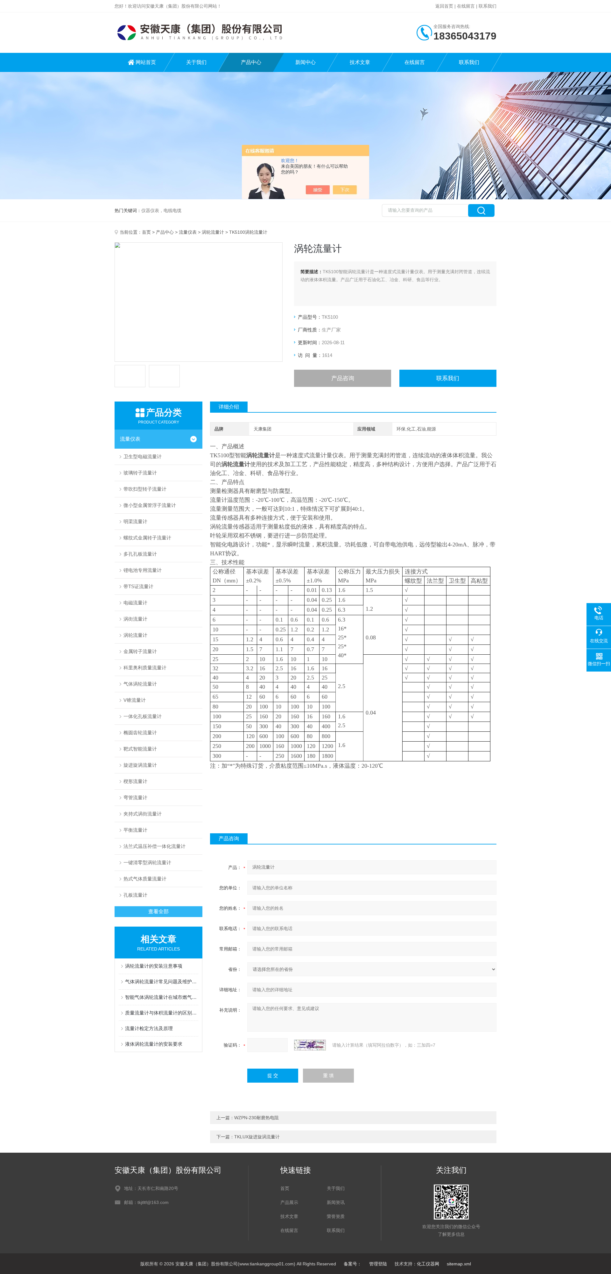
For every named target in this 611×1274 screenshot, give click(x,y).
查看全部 (158, 911)
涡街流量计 (135, 619)
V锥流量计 (134, 700)
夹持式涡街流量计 (142, 813)
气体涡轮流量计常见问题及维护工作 (161, 981)
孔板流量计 (135, 895)
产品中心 (251, 62)
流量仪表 (188, 232)
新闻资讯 (336, 1202)
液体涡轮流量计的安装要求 (153, 1044)
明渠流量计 (135, 521)
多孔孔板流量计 (140, 554)
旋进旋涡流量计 (140, 765)
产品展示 (289, 1202)
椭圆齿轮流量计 (140, 732)
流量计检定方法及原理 (149, 1028)
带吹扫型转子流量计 (144, 489)
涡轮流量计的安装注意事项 (153, 966)
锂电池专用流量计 (142, 570)
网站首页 (146, 62)
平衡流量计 (135, 830)
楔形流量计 (135, 781)
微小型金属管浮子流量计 (149, 505)
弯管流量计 (135, 797)
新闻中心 (305, 62)
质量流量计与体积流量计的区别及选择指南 (161, 1012)
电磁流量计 (135, 602)
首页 (146, 232)
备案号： (353, 1263)
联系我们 (487, 6)
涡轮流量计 (213, 232)
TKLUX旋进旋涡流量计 (257, 1136)
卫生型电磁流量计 (142, 456)
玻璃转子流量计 (140, 472)
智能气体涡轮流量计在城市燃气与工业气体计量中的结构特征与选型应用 (161, 997)
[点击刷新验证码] (310, 1045)
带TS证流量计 (138, 586)
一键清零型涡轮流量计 (147, 862)
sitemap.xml (459, 1263)
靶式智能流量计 (140, 748)
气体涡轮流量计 (140, 684)
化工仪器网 (428, 1263)
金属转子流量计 (140, 651)
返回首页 (444, 6)
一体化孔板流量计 (142, 716)
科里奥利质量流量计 (144, 667)
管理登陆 (378, 1263)
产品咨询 (342, 378)
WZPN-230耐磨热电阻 (256, 1117)
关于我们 (196, 62)
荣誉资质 (336, 1216)
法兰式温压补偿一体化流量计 (154, 846)
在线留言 (466, 6)
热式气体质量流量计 (144, 878)
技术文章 (360, 62)
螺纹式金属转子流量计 (147, 537)
